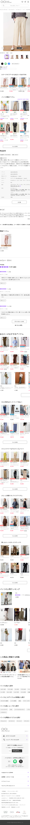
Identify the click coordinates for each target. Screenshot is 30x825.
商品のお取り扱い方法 (15, 186)
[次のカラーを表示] (8, 112)
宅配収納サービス (14, 807)
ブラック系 (10, 689)
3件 (14, 267)
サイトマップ (22, 804)
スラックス (26, 721)
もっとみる (15, 146)
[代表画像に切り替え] (14, 112)
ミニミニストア (4, 709)
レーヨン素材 (21, 189)
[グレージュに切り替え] (5, 133)
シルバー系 (16, 692)
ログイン (26, 731)
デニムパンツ (3, 721)
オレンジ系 (9, 692)
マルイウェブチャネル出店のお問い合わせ (9, 804)
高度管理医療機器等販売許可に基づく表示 (9, 802)
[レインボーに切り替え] (2, 112)
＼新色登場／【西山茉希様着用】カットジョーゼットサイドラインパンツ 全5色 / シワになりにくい (20, 387)
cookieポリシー (4, 798)
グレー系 (16, 689)
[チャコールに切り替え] (16, 133)
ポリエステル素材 (14, 189)
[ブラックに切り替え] (6, 112)
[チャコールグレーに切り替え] (26, 112)
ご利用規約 (3, 791)
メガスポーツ (3, 712)
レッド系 (2, 692)
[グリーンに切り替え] (15, 112)
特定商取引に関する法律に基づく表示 (16, 798)
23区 (11, 709)
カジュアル (23, 190)
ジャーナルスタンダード (19, 709)
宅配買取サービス (4, 807)
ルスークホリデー (12, 9)
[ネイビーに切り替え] (24, 133)
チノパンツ (19, 721)
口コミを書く (20, 325)
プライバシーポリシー (11, 791)
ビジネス (18, 190)
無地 (26, 189)
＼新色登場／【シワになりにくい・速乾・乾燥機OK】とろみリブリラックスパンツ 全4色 (6, 387)
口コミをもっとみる (19, 321)
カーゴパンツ (11, 721)
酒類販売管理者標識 (17, 800)
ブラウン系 (23, 689)
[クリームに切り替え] (5, 112)
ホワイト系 (3, 689)
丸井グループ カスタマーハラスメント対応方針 (10, 795)
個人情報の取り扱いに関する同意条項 (8, 793)
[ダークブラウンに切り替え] (15, 133)
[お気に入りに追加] (8, 78)
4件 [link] (7, 118)
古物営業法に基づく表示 (6, 800)
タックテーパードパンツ (4, 248)
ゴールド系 (23, 692)
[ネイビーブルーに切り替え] (7, 112)
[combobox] (15, 5)
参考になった (3, 283)
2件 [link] (17, 118)
